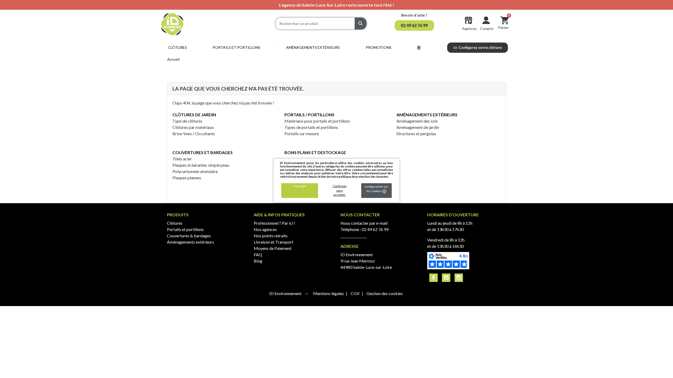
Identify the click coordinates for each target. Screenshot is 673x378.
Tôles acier (182, 158)
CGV (355, 293)
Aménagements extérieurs (426, 114)
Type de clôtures (187, 120)
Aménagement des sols (417, 120)
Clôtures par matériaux (193, 127)
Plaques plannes (186, 177)
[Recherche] (360, 23)
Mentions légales (329, 293)
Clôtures (174, 222)
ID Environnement (285, 293)
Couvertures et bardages (202, 152)
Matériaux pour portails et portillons (317, 120)
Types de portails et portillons (311, 127)
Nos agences (265, 229)
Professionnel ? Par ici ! (274, 222)
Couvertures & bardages (189, 235)
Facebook (433, 278)
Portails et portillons (185, 229)
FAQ (258, 254)
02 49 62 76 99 (375, 229)
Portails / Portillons (309, 114)
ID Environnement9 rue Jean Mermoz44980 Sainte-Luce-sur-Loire (366, 261)
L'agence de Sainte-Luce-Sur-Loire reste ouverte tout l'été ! (336, 4)
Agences (469, 28)
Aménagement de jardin (417, 127)
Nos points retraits (271, 235)
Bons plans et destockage (315, 152)
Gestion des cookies (384, 293)
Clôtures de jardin (194, 114)
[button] (414, 25)
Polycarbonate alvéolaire (195, 171)
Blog (258, 260)
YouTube (446, 278)
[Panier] (505, 20)
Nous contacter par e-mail (364, 222)
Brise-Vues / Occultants (193, 133)
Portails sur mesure (301, 133)
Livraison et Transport (273, 241)
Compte (486, 28)
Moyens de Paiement (273, 248)
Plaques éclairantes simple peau (200, 164)
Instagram (459, 278)
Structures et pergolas (416, 133)
